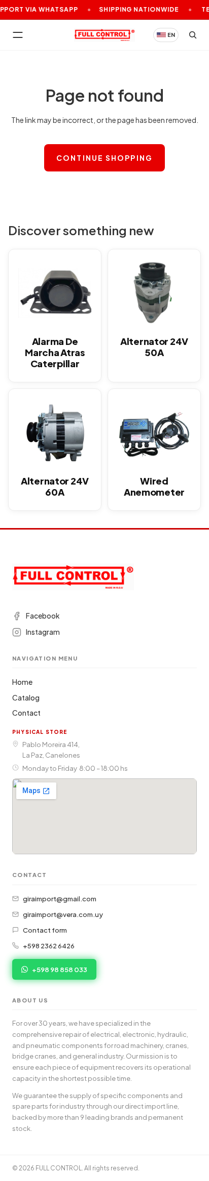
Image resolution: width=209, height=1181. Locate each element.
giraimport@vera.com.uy (63, 914)
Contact (26, 712)
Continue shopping (104, 157)
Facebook (42, 616)
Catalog (26, 697)
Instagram (43, 632)
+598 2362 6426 (49, 945)
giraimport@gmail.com (59, 898)
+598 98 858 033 (59, 969)
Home (22, 681)
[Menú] (17, 35)
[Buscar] (193, 35)
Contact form (45, 930)
